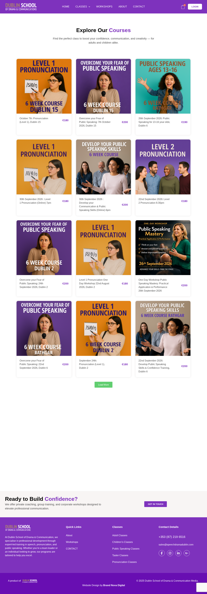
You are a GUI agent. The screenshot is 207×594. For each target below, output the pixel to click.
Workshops (72, 542)
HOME (65, 6)
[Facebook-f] (162, 553)
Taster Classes (120, 555)
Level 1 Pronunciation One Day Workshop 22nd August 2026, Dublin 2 (94, 283)
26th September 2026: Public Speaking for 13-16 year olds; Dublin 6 (154, 122)
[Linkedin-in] (178, 553)
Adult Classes (119, 535)
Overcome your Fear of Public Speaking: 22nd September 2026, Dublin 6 (34, 364)
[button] (103, 385)
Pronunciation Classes (124, 562)
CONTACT (139, 6)
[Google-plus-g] (187, 553)
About (69, 535)
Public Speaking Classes (125, 548)
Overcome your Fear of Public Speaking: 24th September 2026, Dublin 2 (34, 283)
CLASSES (81, 6)
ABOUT (123, 6)
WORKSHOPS (104, 6)
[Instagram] (170, 553)
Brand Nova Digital (114, 585)
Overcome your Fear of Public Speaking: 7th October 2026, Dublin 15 (94, 122)
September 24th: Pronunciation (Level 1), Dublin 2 (92, 364)
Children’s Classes (122, 542)
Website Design (90, 585)
